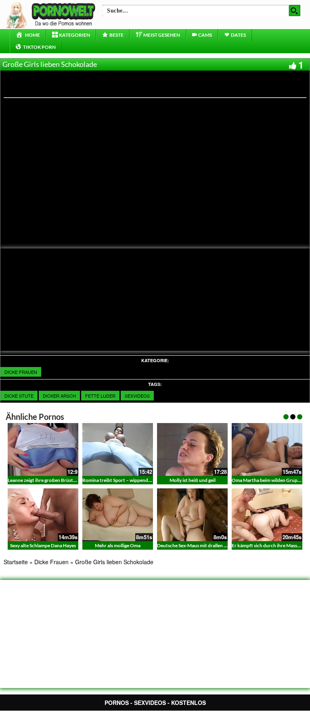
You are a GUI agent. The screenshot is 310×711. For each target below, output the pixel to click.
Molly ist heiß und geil (193, 480)
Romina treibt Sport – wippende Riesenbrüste (131, 480)
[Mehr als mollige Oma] (117, 514)
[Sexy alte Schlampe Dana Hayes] (43, 514)
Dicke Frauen (20, 372)
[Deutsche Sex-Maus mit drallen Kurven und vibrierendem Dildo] (192, 514)
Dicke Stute (19, 395)
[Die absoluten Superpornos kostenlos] (52, 14)
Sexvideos (137, 395)
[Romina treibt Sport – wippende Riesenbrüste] (117, 449)
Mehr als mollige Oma (117, 545)
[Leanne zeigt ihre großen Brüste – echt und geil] (43, 449)
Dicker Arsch (59, 395)
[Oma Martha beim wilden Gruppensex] (267, 449)
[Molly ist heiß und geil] (192, 449)
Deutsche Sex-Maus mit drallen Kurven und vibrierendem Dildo (224, 545)
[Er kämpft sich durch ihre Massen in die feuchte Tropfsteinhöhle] (267, 514)
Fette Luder (100, 395)
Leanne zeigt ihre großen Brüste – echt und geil (57, 480)
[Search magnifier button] (294, 10)
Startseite (16, 562)
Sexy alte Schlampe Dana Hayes (43, 545)
